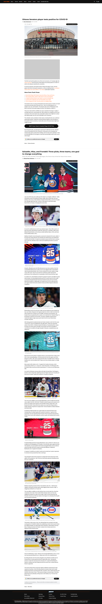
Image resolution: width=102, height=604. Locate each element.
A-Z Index (41, 598)
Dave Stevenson (27, 21)
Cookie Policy (63, 596)
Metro (25, 1)
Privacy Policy (41, 596)
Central (29, 1)
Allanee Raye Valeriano (29, 158)
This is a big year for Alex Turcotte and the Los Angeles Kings (39, 101)
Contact (50, 594)
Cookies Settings (52, 598)
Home (25, 143)
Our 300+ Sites (63, 594)
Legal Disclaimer (74, 596)
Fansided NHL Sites (44, 1)
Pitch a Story (27, 596)
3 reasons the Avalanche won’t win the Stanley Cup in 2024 (38, 99)
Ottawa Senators (28, 82)
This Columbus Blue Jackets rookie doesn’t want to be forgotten (39, 96)
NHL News (30, 586)
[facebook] (96, 1)
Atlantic (20, 1)
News (12, 1)
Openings (41, 594)
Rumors (16, 1)
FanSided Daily (74, 594)
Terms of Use (51, 596)
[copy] (31, 24)
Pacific (34, 1)
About (38, 1)
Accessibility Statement (29, 598)
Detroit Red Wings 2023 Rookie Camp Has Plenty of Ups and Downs (40, 95)
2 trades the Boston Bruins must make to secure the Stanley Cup (39, 98)
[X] (94, 1)
